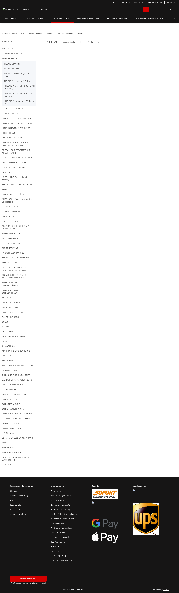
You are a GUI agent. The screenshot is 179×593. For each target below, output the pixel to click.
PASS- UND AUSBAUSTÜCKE (14, 162)
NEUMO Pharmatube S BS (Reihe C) (19, 102)
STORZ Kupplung (58, 555)
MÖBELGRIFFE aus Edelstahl (14, 336)
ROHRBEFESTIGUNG (10, 317)
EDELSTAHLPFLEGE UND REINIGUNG (17, 438)
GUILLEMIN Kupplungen (61, 560)
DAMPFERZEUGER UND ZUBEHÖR (16, 418)
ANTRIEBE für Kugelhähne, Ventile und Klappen (17, 200)
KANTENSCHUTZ (9, 341)
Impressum (15, 509)
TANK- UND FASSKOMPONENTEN (16, 375)
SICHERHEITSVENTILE (11, 248)
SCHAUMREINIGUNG (11, 404)
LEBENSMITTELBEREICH (12, 53)
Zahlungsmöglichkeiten (61, 505)
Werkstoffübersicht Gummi (62, 518)
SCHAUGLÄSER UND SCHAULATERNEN (10, 291)
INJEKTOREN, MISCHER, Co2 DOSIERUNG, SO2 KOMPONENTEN (17, 268)
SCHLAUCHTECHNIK (10, 399)
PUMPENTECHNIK (9, 370)
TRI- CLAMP (56, 551)
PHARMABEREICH (10, 58)
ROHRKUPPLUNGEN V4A (12, 137)
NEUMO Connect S (12, 64)
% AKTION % (7, 48)
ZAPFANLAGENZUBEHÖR (12, 384)
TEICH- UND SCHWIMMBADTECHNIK (18, 365)
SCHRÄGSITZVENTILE (11, 233)
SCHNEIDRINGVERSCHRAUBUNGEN (17, 123)
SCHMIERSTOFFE (9, 447)
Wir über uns (56, 491)
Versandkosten (57, 500)
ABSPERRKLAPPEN (10, 238)
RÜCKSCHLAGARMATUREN (13, 253)
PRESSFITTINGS (8, 133)
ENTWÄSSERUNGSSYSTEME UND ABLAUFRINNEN (16, 151)
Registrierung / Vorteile (61, 495)
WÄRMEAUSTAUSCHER (12, 423)
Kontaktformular (155, 2)
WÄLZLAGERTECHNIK (11, 302)
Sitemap (13, 491)
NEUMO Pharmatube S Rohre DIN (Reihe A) (20, 87)
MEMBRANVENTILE (10, 262)
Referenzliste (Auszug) (60, 509)
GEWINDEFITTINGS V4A (12, 113)
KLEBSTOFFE (7, 442)
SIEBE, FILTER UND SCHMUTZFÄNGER (10, 284)
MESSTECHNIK (8, 297)
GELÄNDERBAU (8, 346)
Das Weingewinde (58, 542)
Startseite (125, 2)
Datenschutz (15, 505)
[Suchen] (146, 9)
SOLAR (5, 322)
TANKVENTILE (8, 189)
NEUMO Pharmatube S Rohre (17, 81)
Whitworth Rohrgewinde (61, 528)
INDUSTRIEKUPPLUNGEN (13, 108)
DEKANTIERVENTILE (10, 206)
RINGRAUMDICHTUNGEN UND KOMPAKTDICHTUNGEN (15, 143)
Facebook (171, 2)
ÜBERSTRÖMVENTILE (11, 211)
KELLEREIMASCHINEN (11, 428)
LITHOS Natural (9, 433)
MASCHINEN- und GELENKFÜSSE (16, 394)
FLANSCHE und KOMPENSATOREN (17, 157)
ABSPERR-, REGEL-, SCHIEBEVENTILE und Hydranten (17, 227)
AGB (11, 500)
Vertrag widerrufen (28, 578)
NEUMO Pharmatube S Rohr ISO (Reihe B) (19, 94)
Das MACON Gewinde (60, 537)
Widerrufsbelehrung (19, 495)
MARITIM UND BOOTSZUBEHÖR (16, 351)
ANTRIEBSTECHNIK (10, 307)
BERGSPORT (7, 355)
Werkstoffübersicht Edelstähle (64, 514)
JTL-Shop (165, 590)
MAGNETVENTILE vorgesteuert (15, 257)
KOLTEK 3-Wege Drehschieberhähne (18, 184)
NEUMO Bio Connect (13, 68)
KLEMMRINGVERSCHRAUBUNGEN (16, 128)
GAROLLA (55, 546)
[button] (156, 9)
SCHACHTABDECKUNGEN (13, 409)
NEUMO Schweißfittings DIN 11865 (16, 74)
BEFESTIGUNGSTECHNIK (12, 312)
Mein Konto (139, 2)
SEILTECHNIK (7, 360)
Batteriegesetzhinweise (20, 514)
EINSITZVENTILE (9, 216)
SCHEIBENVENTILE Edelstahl (14, 194)
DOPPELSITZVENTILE (11, 221)
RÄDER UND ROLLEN (11, 389)
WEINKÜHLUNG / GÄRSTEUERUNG (17, 380)
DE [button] (113, 2)
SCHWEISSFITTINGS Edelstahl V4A (16, 118)
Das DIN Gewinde (58, 523)
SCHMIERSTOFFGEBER (11, 452)
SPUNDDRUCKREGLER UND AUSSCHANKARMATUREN (14, 276)
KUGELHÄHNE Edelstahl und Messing (14, 178)
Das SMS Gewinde (59, 532)
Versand (43, 583)
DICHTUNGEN (8, 465)
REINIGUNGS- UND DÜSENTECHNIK (17, 413)
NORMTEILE (7, 326)
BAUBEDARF (7, 172)
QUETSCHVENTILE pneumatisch (16, 167)
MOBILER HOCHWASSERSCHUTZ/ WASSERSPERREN (16, 458)
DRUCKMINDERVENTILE (12, 243)
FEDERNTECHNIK (9, 331)
